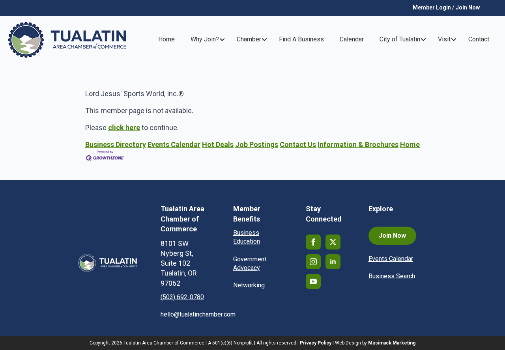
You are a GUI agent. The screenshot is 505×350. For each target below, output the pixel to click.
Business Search (391, 276)
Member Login (432, 7)
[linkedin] (332, 261)
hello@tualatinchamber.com (198, 314)
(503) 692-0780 (182, 297)
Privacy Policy (315, 343)
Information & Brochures (358, 144)
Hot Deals (218, 144)
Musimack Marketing (391, 343)
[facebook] (313, 242)
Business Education (246, 237)
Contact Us (298, 144)
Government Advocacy (249, 263)
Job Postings (256, 144)
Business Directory (115, 144)
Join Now (468, 7)
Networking (249, 285)
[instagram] (313, 261)
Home (410, 144)
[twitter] (332, 242)
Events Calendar (174, 144)
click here (124, 127)
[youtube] (313, 281)
